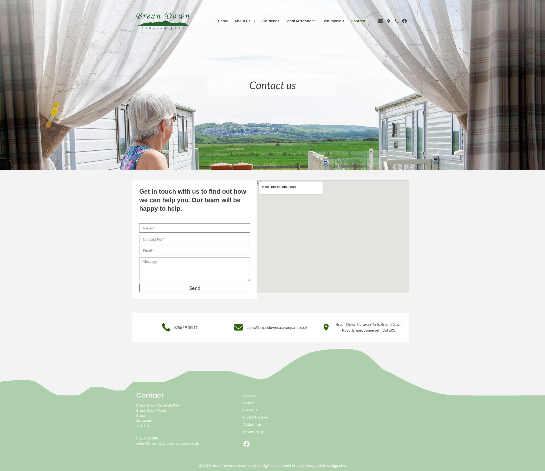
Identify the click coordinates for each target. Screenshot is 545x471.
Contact (358, 21)
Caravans (270, 21)
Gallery (248, 403)
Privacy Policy (253, 431)
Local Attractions (301, 21)
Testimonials (333, 21)
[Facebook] (246, 444)
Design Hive (336, 465)
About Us (242, 21)
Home (223, 21)
